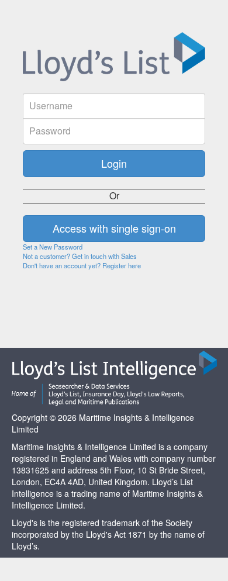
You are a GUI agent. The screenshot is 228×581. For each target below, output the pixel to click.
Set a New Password (52, 246)
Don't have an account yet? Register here (82, 265)
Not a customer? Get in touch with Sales (80, 256)
